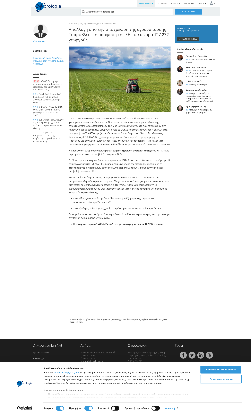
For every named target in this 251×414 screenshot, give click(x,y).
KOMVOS (175, 3)
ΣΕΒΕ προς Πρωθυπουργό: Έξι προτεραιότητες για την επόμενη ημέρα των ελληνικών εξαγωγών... (48, 124)
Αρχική (82, 23)
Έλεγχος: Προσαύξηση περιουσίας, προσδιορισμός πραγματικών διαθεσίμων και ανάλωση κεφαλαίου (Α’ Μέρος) (199, 97)
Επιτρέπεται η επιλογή (221, 379)
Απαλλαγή (57, 58)
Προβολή (170, 408)
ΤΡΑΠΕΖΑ (161, 3)
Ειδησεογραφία (95, 23)
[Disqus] (119, 276)
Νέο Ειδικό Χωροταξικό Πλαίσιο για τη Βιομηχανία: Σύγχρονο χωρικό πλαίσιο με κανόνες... (47, 98)
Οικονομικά (110, 23)
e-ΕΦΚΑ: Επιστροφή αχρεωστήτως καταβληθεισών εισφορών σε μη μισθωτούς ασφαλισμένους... (47, 85)
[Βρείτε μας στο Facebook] (183, 355)
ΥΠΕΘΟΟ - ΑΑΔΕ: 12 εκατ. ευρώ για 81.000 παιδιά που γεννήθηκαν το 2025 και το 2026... (47, 111)
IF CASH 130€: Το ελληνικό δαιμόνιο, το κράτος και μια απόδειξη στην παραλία (199, 73)
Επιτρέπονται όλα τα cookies (221, 369)
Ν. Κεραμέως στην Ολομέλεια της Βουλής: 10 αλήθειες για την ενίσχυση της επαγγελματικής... (47, 136)
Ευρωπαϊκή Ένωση (42, 58)
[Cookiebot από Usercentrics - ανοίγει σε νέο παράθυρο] (24, 408)
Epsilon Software (41, 352)
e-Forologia (38, 358)
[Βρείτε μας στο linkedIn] (201, 355)
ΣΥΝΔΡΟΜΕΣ (189, 3)
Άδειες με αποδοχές (198, 84)
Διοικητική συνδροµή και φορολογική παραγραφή (199, 111)
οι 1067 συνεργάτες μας (66, 372)
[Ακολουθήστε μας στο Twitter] (192, 355)
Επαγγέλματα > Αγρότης (44, 60)
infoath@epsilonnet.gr (93, 361)
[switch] (88, 408)
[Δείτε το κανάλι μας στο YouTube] (209, 355)
